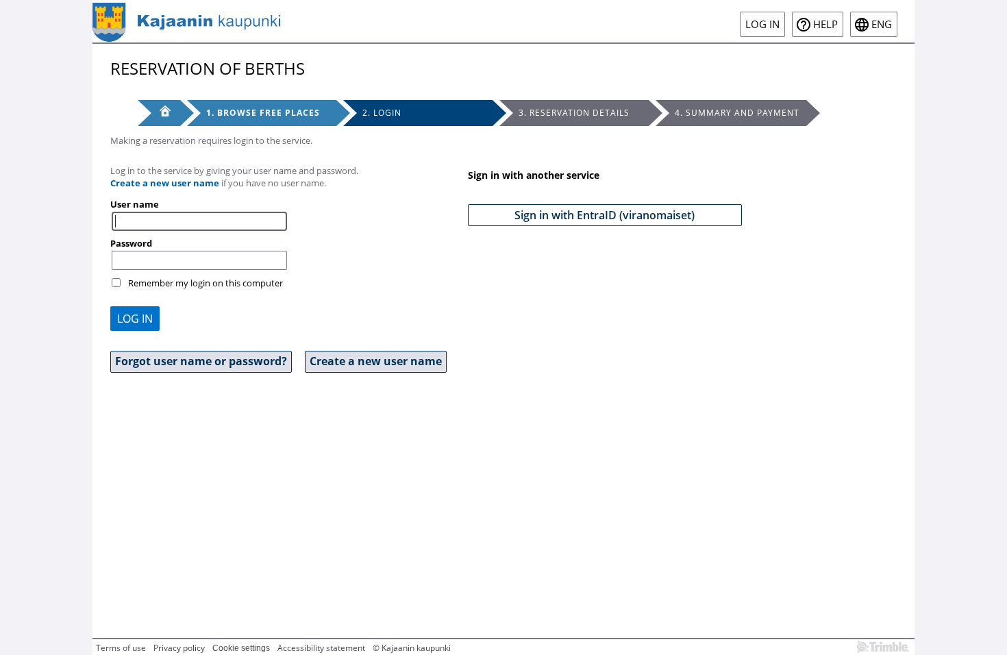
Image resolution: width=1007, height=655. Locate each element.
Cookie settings (241, 648)
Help (825, 24)
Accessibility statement (321, 648)
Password (131, 243)
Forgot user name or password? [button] (201, 361)
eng (881, 24)
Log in (762, 24)
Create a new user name (164, 183)
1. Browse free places (263, 113)
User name (134, 204)
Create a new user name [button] (376, 361)
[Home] (186, 21)
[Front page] (159, 113)
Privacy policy (179, 648)
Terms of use (121, 648)
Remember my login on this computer (205, 283)
